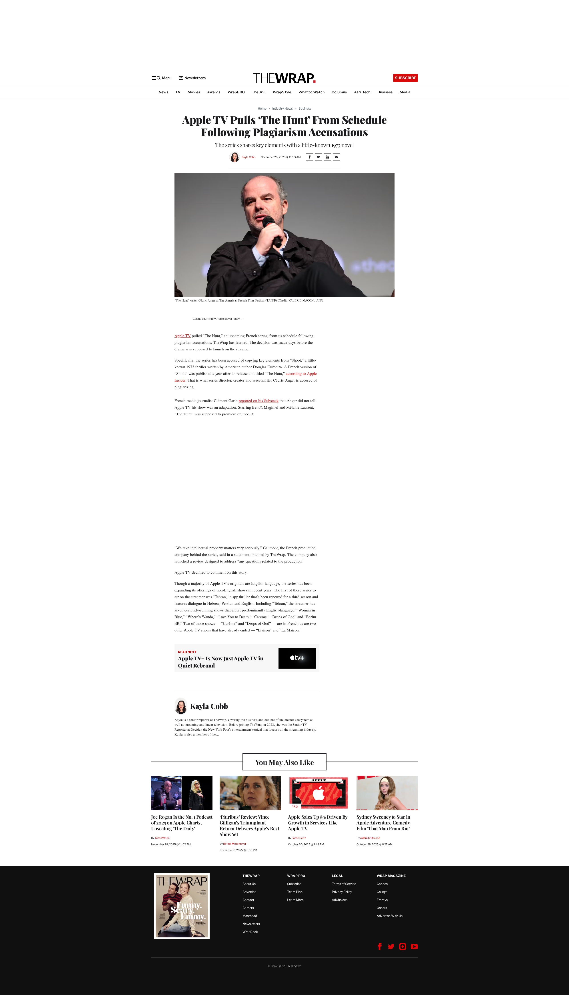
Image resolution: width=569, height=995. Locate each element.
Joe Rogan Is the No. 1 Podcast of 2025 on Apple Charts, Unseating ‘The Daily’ (181, 822)
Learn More (295, 900)
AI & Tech (362, 92)
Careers (248, 908)
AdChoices (339, 900)
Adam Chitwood (370, 838)
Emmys (382, 900)
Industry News (282, 108)
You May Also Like (284, 762)
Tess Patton (162, 838)
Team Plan (295, 892)
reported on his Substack (258, 400)
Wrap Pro (296, 876)
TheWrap (251, 876)
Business (385, 92)
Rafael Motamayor (234, 843)
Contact (248, 900)
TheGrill (259, 92)
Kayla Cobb (248, 157)
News (163, 92)
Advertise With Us (390, 916)
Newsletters (195, 78)
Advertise (249, 892)
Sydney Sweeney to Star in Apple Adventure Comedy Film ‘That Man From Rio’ (383, 822)
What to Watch (312, 92)
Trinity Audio (216, 318)
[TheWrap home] (284, 78)
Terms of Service (344, 884)
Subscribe (405, 78)
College (382, 892)
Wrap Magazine (391, 876)
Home (262, 108)
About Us (249, 884)
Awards (213, 92)
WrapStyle (282, 92)
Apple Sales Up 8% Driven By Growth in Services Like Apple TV (317, 822)
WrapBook (250, 932)
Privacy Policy (342, 892)
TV (177, 92)
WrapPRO (236, 92)
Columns (339, 92)
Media (405, 92)
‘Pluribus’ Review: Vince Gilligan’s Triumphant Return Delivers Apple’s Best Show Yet (249, 825)
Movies (194, 92)
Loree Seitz (299, 838)
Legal (337, 876)
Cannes (382, 884)
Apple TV (182, 335)
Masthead (249, 916)
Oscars (382, 908)
